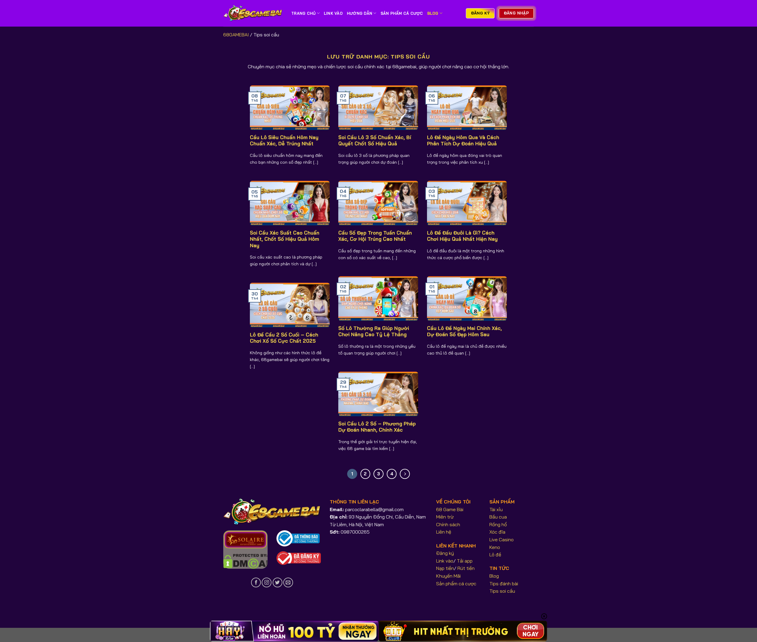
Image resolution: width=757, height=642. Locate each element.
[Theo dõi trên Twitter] (277, 582)
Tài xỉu (496, 509)
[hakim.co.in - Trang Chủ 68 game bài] (252, 13)
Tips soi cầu (502, 591)
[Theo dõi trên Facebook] (256, 582)
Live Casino (501, 539)
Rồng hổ (498, 524)
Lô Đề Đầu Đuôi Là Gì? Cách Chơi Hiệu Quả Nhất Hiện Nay (462, 236)
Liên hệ (443, 532)
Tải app (465, 561)
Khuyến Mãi (448, 576)
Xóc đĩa (497, 532)
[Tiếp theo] (405, 474)
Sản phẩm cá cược (456, 583)
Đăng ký (445, 553)
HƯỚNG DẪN (359, 13)
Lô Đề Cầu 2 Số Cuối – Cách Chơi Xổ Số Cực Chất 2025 (284, 337)
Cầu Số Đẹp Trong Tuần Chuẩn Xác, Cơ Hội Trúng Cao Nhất (375, 236)
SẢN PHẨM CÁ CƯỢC (402, 13)
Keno (494, 547)
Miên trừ (445, 517)
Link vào (444, 561)
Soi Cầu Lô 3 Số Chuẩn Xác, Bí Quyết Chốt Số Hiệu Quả (374, 140)
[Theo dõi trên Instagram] (266, 582)
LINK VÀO (333, 13)
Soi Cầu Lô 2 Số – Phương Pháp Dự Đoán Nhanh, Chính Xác (377, 426)
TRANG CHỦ (303, 13)
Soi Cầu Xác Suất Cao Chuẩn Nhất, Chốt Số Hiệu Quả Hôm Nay (284, 239)
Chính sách (448, 524)
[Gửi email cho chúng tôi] (288, 582)
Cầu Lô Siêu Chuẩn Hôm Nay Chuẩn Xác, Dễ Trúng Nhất (284, 140)
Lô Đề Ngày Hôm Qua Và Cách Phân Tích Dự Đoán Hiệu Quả (463, 140)
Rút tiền (466, 568)
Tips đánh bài (503, 583)
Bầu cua (498, 517)
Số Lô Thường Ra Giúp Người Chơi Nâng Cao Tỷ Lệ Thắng (373, 331)
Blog (433, 13)
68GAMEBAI (236, 35)
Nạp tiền (445, 568)
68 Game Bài (449, 509)
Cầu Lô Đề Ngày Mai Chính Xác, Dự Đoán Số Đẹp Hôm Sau (464, 331)
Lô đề (495, 555)
